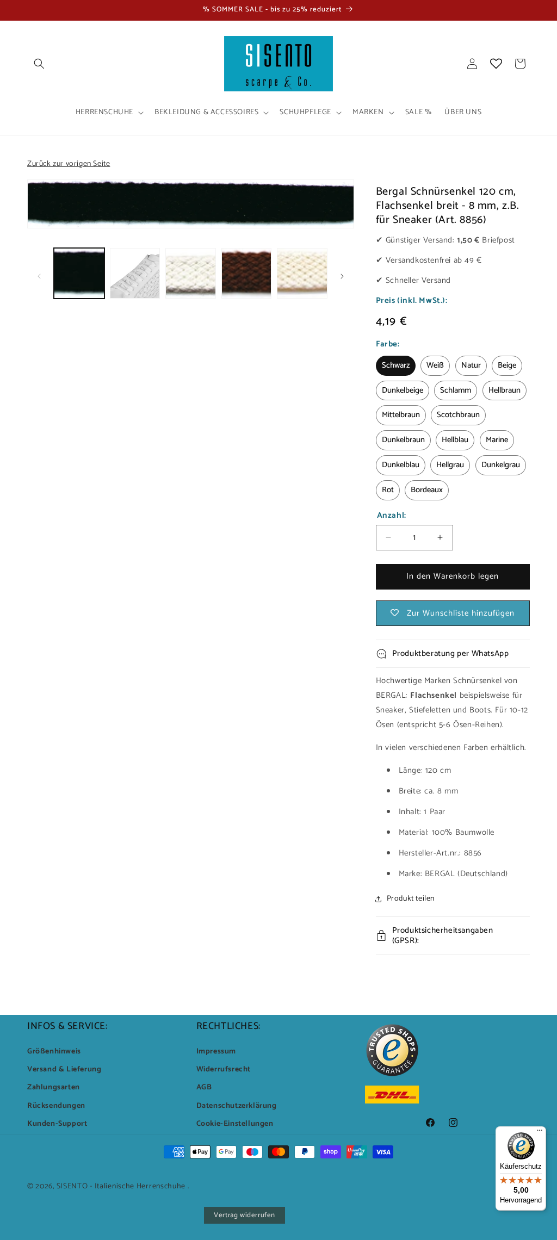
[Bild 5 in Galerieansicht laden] (302, 273)
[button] (39, 64)
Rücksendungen (56, 1106)
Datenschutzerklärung (236, 1106)
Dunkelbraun (403, 440)
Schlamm (455, 390)
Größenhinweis (54, 1051)
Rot (388, 490)
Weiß (435, 365)
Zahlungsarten (53, 1087)
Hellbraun (504, 390)
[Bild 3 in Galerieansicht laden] (190, 273)
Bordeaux (427, 490)
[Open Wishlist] (496, 64)
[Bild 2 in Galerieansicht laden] (135, 273)
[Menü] (539, 1132)
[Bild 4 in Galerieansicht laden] (246, 273)
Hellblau (455, 440)
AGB (204, 1087)
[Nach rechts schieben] (342, 276)
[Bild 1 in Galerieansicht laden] (79, 273)
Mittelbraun (401, 414)
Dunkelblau (400, 465)
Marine (497, 440)
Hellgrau (450, 465)
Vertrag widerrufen (244, 1215)
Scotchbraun (458, 414)
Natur (471, 365)
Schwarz (396, 365)
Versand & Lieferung (64, 1069)
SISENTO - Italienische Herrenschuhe (121, 1186)
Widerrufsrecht (223, 1069)
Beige (507, 365)
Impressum (216, 1051)
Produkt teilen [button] (411, 898)
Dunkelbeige (402, 390)
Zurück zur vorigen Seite (68, 164)
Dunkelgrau (500, 465)
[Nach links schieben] (39, 276)
